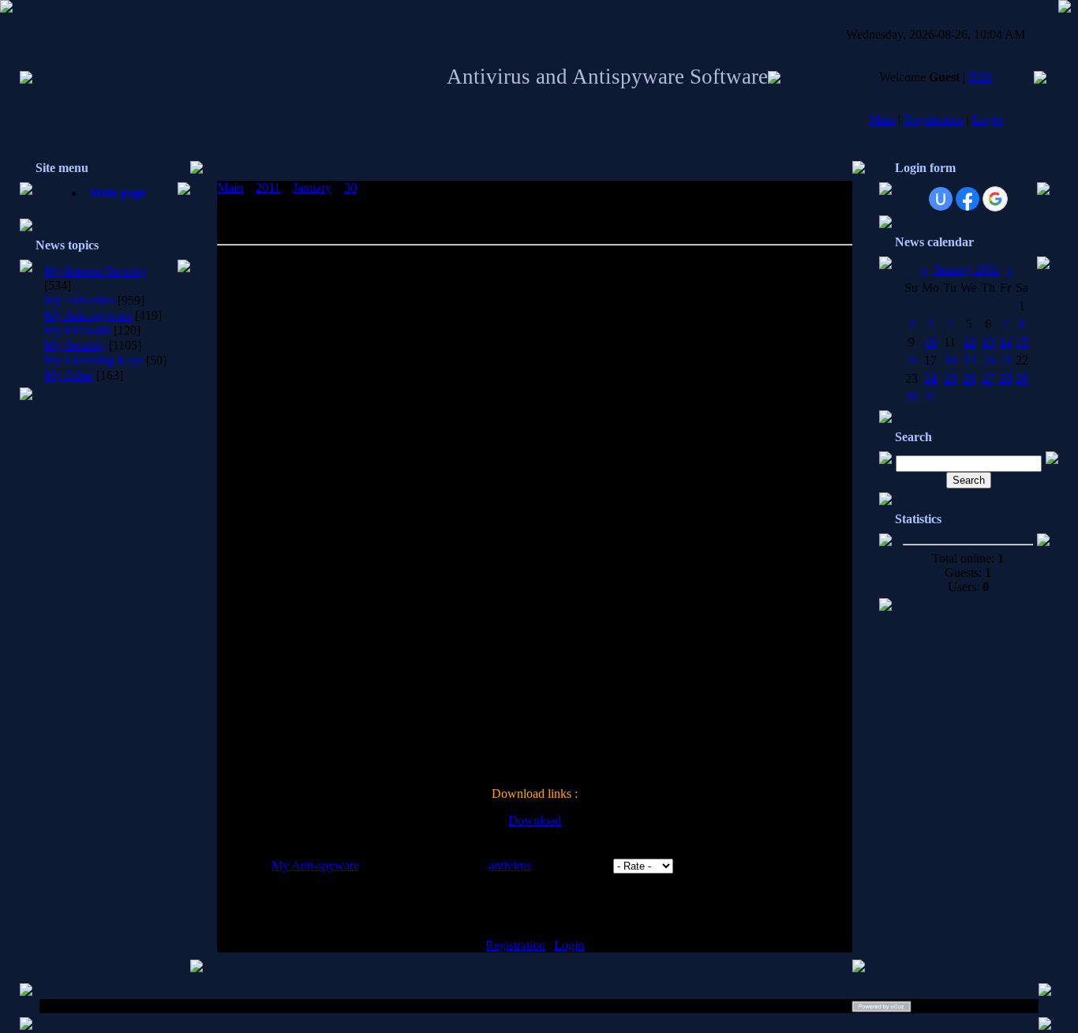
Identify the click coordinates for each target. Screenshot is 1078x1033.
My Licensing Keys (93, 360)
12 (969, 342)
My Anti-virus (79, 300)
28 (1005, 378)
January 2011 (967, 269)
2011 (268, 187)
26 (969, 378)
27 (988, 378)
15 (1022, 342)
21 (1005, 360)
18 (950, 360)
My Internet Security (95, 271)
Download (534, 820)
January (312, 187)
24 (930, 378)
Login (987, 119)
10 (930, 342)
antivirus (509, 865)
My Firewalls (77, 330)
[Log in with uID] (941, 199)
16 (911, 360)
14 (1005, 342)
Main (882, 119)
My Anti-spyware (88, 315)
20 (988, 360)
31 (930, 396)
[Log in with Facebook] (967, 199)
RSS (979, 77)
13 (988, 342)
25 (950, 378)
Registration (934, 119)
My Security (75, 345)
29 (1022, 378)
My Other (68, 375)
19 (969, 360)
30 (350, 187)
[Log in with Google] (995, 198)
